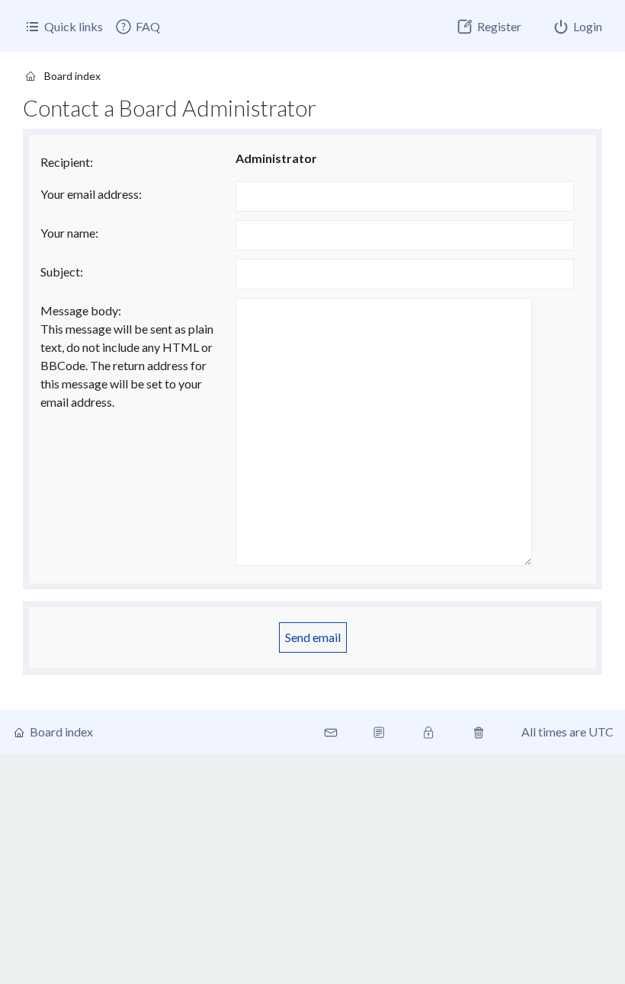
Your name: (69, 232)
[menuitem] (137, 26)
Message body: (80, 310)
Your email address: (91, 194)
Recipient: (66, 162)
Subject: (61, 271)
